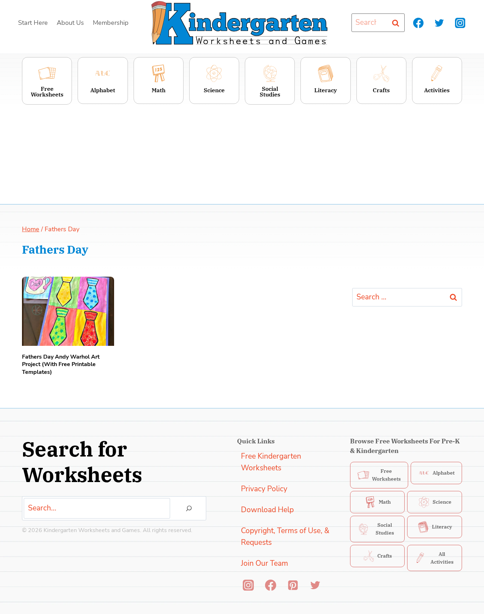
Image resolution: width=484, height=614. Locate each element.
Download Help (267, 510)
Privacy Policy (264, 489)
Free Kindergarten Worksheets (271, 462)
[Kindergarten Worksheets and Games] (239, 23)
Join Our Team (264, 563)
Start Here (33, 22)
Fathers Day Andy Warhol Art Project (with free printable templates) (61, 364)
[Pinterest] (293, 585)
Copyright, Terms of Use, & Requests (285, 537)
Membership (111, 22)
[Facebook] (418, 22)
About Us (70, 22)
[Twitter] (439, 22)
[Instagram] (460, 22)
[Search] (189, 508)
